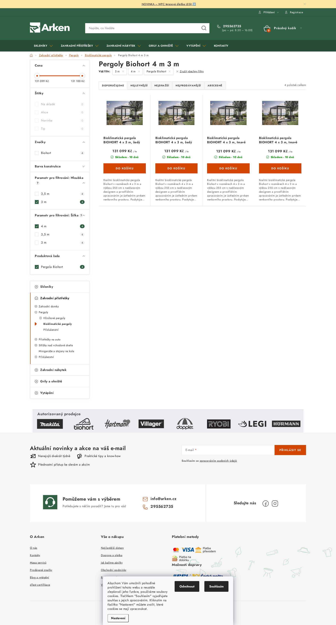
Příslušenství (51, 330)
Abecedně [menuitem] (215, 85)
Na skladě (62, 104)
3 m (62, 202)
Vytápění (46, 393)
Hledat (204, 28)
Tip (62, 128)
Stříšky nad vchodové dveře (56, 345)
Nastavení (118, 618)
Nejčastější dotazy (112, 548)
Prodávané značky (41, 570)
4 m (62, 226)
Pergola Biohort (62, 267)
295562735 (231, 26)
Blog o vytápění (39, 577)
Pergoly (43, 312)
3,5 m (62, 193)
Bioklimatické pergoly (57, 324)
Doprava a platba (111, 555)
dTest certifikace (40, 585)
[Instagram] (275, 503)
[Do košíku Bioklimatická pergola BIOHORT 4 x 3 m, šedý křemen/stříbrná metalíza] (176, 168)
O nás (33, 548)
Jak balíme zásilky (111, 563)
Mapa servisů (38, 563)
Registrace (296, 12)
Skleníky (46, 286)
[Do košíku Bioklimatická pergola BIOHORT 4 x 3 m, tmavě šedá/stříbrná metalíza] (280, 168)
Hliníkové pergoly (54, 318)
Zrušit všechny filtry (192, 71)
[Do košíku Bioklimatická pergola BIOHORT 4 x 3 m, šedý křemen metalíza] (124, 168)
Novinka (62, 120)
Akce (62, 112)
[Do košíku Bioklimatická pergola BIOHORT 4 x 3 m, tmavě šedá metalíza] (228, 168)
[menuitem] (43, 46)
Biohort (62, 153)
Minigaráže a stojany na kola (56, 351)
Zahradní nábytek (53, 370)
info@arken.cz (163, 499)
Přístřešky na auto (49, 339)
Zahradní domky (49, 306)
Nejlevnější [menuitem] (139, 85)
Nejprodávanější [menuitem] (188, 85)
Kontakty (35, 555)
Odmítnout (186, 586)
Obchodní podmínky (113, 570)
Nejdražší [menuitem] (161, 85)
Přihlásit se (290, 450)
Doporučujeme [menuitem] (113, 85)
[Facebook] (265, 503)
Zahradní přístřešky (54, 298)
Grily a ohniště (51, 381)
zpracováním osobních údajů (218, 461)
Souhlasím (216, 586)
